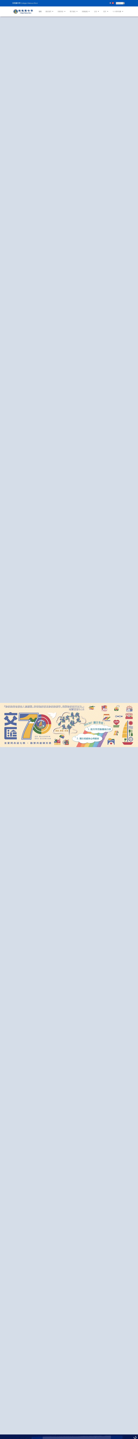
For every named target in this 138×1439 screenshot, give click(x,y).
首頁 (40, 11)
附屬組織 (85, 11)
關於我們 (48, 11)
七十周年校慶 (117, 11)
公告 (95, 11)
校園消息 (60, 11)
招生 (104, 11)
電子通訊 (72, 11)
